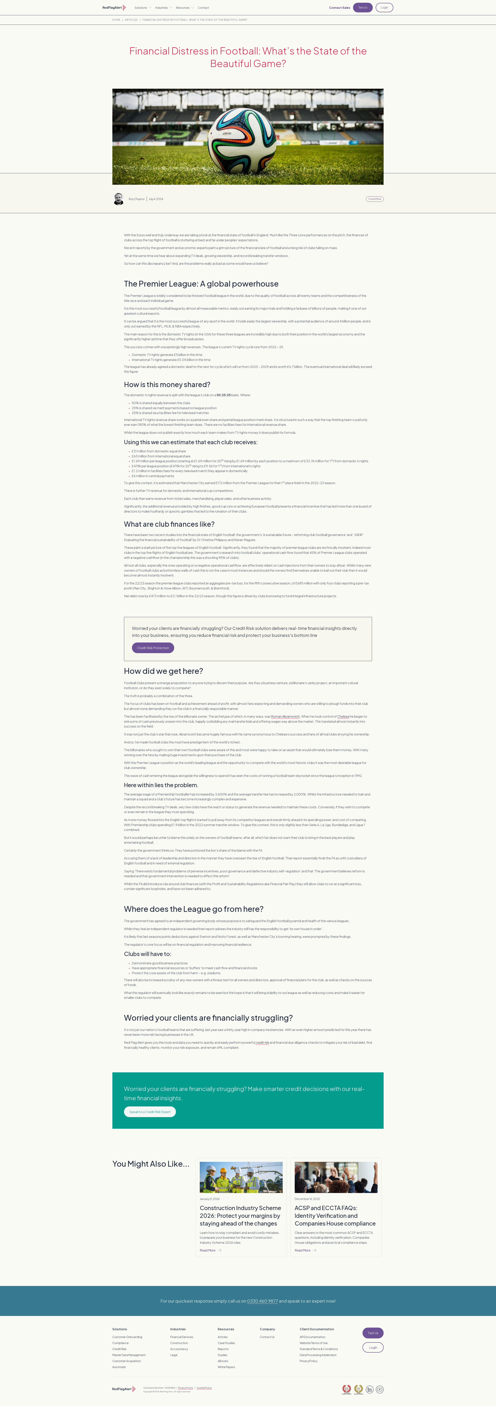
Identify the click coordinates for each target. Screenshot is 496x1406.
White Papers (226, 1366)
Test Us (362, 7)
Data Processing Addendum (318, 1354)
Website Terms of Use (314, 1342)
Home (116, 20)
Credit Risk (119, 1348)
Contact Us (267, 1336)
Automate (119, 1366)
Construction (179, 1342)
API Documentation (312, 1336)
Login (384, 7)
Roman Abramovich (285, 716)
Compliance (120, 1342)
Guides (222, 1354)
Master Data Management (129, 1354)
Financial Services (181, 1336)
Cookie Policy (204, 1387)
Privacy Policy (308, 1360)
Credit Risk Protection (153, 648)
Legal (173, 1354)
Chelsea (343, 716)
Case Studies (226, 1342)
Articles (131, 20)
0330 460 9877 (262, 1301)
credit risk (262, 1042)
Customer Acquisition (126, 1360)
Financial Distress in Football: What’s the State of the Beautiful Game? (195, 20)
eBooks (223, 1360)
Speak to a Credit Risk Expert (150, 1112)
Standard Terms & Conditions (319, 1348)
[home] (114, 7)
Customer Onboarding (127, 1336)
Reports (223, 1348)
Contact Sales (339, 7)
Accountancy (179, 1348)
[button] (143, 7)
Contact (203, 7)
